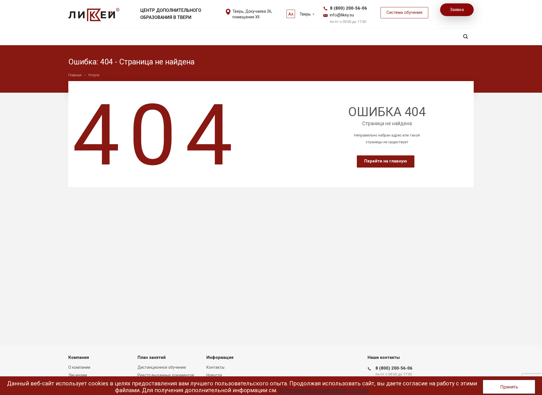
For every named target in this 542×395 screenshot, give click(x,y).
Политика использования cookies (323, 390)
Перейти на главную (385, 161)
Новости (214, 375)
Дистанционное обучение (161, 367)
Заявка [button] (457, 9)
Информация (219, 357)
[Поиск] (465, 36)
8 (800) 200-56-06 (348, 8)
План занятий (151, 357)
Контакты (215, 367)
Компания (78, 357)
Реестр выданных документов (165, 375)
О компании (79, 367)
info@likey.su (342, 15)
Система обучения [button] (404, 12)
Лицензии (77, 375)
